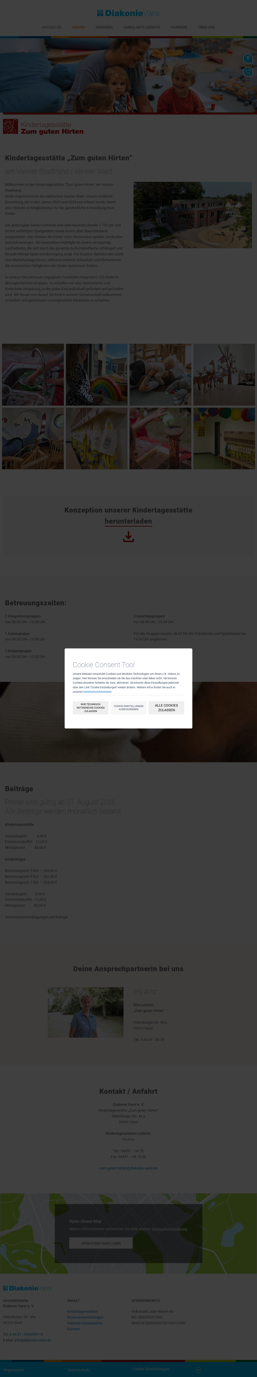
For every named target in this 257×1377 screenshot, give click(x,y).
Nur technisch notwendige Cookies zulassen (91, 708)
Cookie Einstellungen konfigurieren (128, 708)
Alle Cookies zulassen (166, 708)
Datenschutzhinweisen (97, 691)
